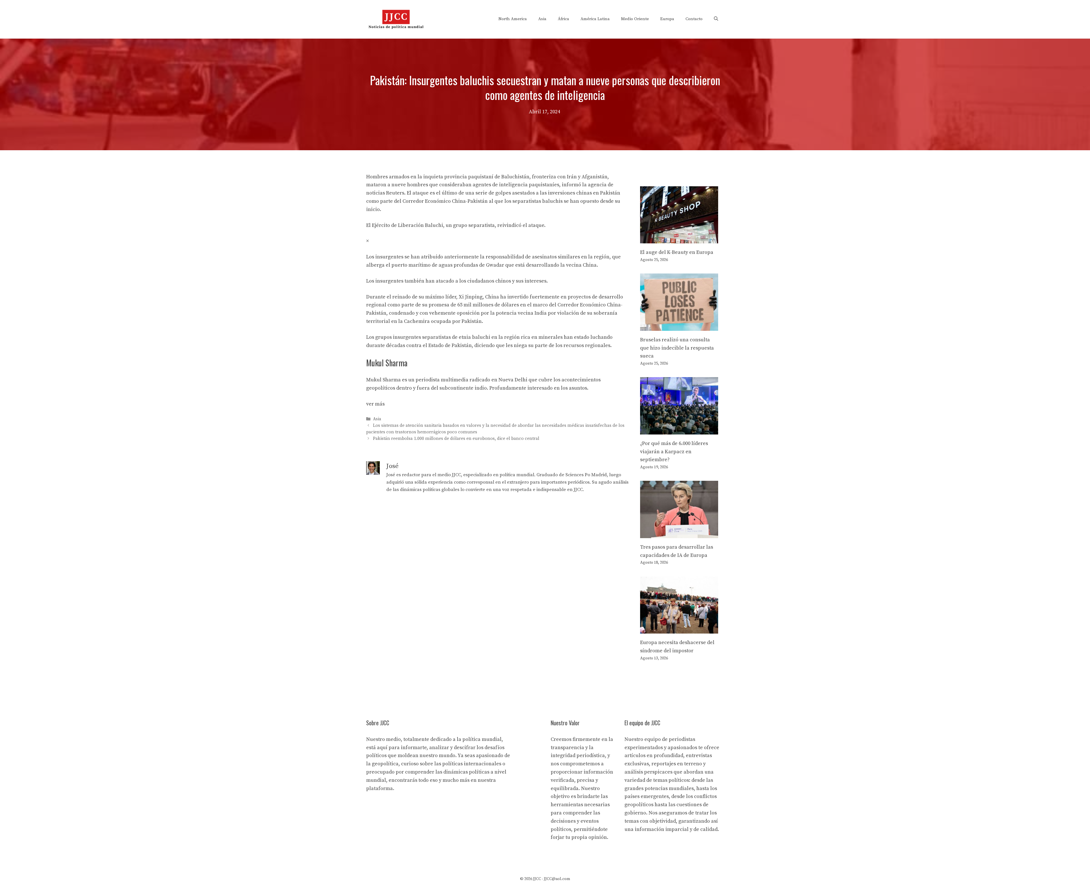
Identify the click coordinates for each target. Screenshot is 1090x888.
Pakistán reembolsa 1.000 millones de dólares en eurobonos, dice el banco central (456, 439)
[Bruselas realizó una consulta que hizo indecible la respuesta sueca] (679, 326)
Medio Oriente (635, 19)
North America (512, 19)
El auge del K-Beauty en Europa (676, 252)
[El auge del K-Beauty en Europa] (679, 239)
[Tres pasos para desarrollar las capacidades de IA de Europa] (679, 533)
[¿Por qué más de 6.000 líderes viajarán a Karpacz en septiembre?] (679, 430)
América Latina (595, 19)
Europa (667, 19)
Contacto (694, 19)
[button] (716, 19)
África (563, 19)
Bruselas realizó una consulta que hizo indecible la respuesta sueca (677, 348)
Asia (542, 19)
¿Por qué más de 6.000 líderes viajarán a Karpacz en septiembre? (674, 451)
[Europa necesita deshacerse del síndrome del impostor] (679, 629)
